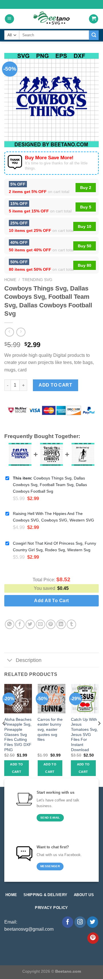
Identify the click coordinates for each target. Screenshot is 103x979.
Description (28, 660)
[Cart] (93, 19)
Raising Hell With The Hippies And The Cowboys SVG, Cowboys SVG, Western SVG (53, 516)
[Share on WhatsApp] (9, 624)
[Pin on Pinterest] (51, 624)
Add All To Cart (51, 600)
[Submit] (94, 35)
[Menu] (9, 19)
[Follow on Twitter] (92, 922)
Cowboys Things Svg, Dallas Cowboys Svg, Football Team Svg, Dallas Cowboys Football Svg (50, 485)
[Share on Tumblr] (71, 624)
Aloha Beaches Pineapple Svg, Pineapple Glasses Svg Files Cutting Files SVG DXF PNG (17, 734)
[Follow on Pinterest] (93, 938)
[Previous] (4, 735)
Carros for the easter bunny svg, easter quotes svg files (50, 729)
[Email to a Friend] (40, 624)
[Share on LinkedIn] (61, 624)
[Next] (99, 735)
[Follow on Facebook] (68, 922)
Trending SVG (37, 280)
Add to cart (55, 385)
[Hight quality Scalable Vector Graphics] (51, 19)
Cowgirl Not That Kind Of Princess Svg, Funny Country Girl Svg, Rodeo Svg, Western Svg (54, 546)
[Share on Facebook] (20, 624)
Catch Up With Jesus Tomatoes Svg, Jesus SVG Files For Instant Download (84, 734)
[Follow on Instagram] (80, 922)
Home (10, 280)
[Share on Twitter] (30, 624)
